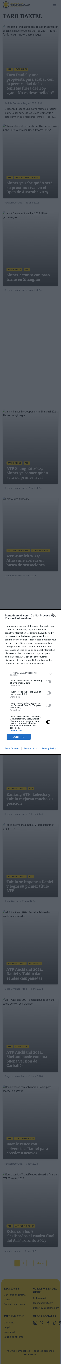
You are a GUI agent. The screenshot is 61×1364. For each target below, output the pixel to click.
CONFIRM (19, 737)
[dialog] (30, 682)
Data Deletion (12, 748)
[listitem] (30, 674)
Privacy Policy (49, 748)
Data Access (30, 748)
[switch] (48, 681)
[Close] (55, 616)
